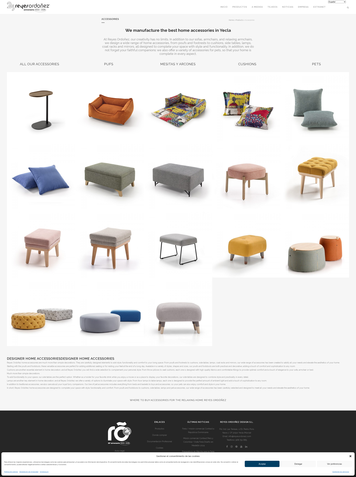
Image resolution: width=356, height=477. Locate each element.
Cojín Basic (315, 99)
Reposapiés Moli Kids (41, 236)
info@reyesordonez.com (239, 436)
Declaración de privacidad (28, 472)
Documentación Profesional (159, 441)
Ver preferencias (334, 464)
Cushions (247, 64)
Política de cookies (11, 472)
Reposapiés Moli (109, 236)
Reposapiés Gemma (178, 236)
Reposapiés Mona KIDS (246, 236)
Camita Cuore (177, 99)
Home (231, 20)
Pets (316, 64)
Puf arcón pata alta (109, 168)
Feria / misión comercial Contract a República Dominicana (198, 430)
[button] (350, 456)
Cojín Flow (246, 99)
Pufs (108, 64)
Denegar (298, 464)
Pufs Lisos (109, 305)
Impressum (44, 472)
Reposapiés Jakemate (246, 168)
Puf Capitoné (41, 305)
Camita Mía (109, 99)
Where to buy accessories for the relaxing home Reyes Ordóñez (178, 400)
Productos (159, 429)
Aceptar (262, 464)
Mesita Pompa (314, 236)
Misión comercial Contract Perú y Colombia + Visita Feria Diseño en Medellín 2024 (198, 442)
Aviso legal (120, 451)
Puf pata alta (178, 168)
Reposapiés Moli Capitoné (315, 168)
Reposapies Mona (178, 305)
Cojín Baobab (41, 168)
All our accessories (39, 64)
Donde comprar (159, 435)
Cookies (159, 448)
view (41, 112)
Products (239, 20)
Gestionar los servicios (340, 472)
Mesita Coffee (41, 99)
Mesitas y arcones (178, 64)
